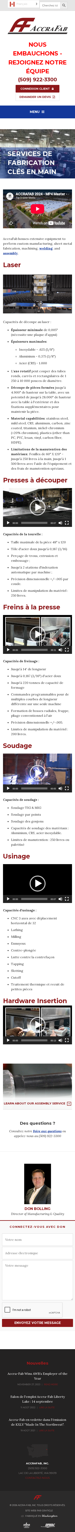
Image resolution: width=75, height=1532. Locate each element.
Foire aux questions (47, 1131)
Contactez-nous (37, 1477)
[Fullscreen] (67, 523)
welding (46, 248)
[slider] (34, 523)
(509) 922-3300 (37, 79)
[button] (38, 507)
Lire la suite (47, 1407)
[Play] (8, 523)
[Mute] (60, 523)
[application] (37, 507)
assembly (10, 253)
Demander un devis (35, 97)
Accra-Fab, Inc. (27, 1505)
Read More (51, 1384)
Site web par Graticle (39, 1510)
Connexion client (35, 88)
